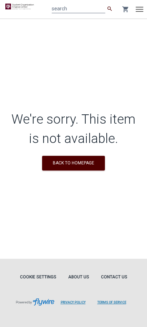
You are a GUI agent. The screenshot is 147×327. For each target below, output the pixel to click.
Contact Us (114, 276)
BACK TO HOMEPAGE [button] (73, 162)
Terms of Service (111, 302)
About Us (78, 276)
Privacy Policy (73, 302)
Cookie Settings (38, 276)
